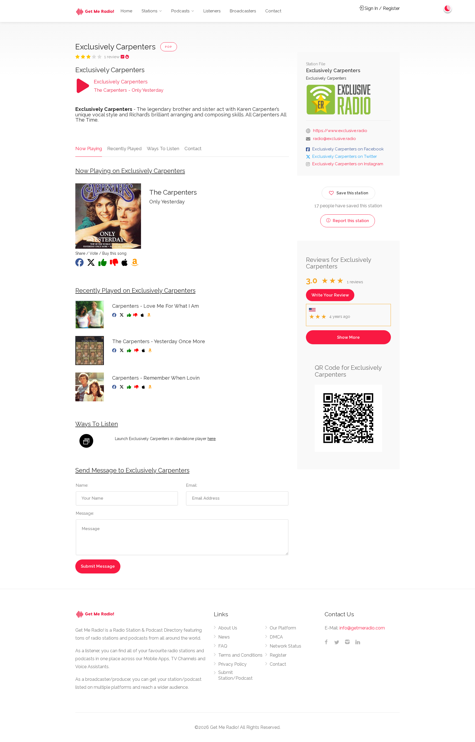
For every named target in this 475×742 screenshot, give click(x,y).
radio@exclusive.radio (334, 138)
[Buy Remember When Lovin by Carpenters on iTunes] (144, 387)
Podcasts (180, 11)
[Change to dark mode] (448, 8)
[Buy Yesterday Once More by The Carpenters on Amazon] (150, 350)
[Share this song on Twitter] (91, 264)
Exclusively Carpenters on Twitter (344, 156)
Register (278, 655)
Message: (85, 513)
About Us (227, 628)
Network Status (285, 646)
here (212, 438)
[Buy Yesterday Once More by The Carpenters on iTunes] (144, 350)
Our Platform (283, 628)
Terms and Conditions (240, 655)
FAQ (222, 646)
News (224, 637)
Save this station (352, 193)
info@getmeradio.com (362, 628)
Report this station (350, 220)
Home (126, 11)
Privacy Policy (232, 664)
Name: (82, 485)
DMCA (276, 637)
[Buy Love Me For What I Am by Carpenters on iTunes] (143, 315)
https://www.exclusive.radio (340, 130)
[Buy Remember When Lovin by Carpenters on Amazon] (150, 387)
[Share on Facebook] (80, 264)
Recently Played (124, 148)
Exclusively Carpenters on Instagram (347, 163)
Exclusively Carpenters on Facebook (348, 149)
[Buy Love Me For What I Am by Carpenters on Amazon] (149, 315)
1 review (112, 56)
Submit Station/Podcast (235, 675)
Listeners (211, 11)
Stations (149, 11)
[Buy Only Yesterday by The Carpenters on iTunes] (125, 264)
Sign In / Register (381, 8)
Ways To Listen (163, 148)
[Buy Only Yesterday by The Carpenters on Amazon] (135, 264)
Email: (191, 485)
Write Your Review (330, 295)
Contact (273, 11)
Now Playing (88, 148)
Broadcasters (243, 11)
